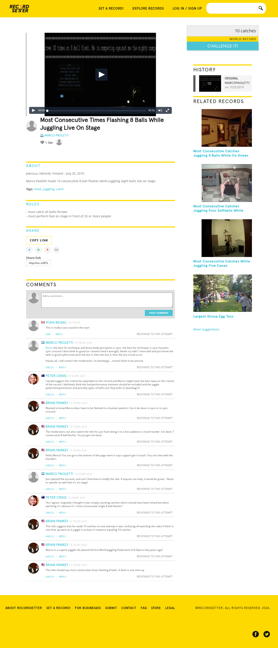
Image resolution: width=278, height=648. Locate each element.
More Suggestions (206, 329)
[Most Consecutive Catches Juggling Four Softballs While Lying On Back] (222, 183)
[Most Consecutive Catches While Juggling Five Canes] (222, 238)
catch (60, 189)
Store (156, 608)
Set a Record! (58, 608)
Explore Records (148, 8)
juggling (49, 189)
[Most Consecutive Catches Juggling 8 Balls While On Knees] (222, 128)
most (37, 189)
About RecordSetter (23, 608)
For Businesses (88, 608)
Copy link (39, 240)
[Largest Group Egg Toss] (222, 293)
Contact (128, 608)
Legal (170, 608)
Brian (49, 348)
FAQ (144, 608)
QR (56, 250)
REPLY (59, 334)
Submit (111, 608)
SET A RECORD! (111, 8)
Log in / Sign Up (187, 8)
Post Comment (158, 312)
